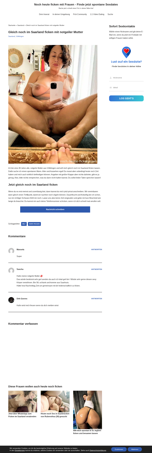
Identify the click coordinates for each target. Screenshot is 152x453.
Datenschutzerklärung (98, 450)
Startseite (11, 25)
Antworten (96, 249)
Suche (110, 14)
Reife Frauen (34, 224)
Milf (24, 224)
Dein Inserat (44, 14)
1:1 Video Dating (97, 14)
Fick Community (80, 14)
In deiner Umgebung (61, 14)
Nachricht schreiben (55, 209)
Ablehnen (134, 449)
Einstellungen (20, 450)
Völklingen (20, 36)
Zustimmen (119, 449)
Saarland (20, 25)
